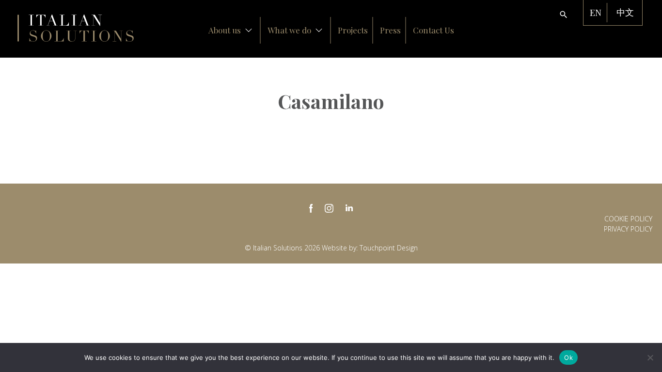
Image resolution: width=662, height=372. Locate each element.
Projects (353, 30)
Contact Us (433, 30)
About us (224, 30)
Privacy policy (628, 228)
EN (595, 12)
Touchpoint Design (389, 247)
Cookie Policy (628, 218)
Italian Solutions (75, 28)
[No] (650, 357)
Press (390, 30)
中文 (625, 12)
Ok (568, 357)
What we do (289, 30)
